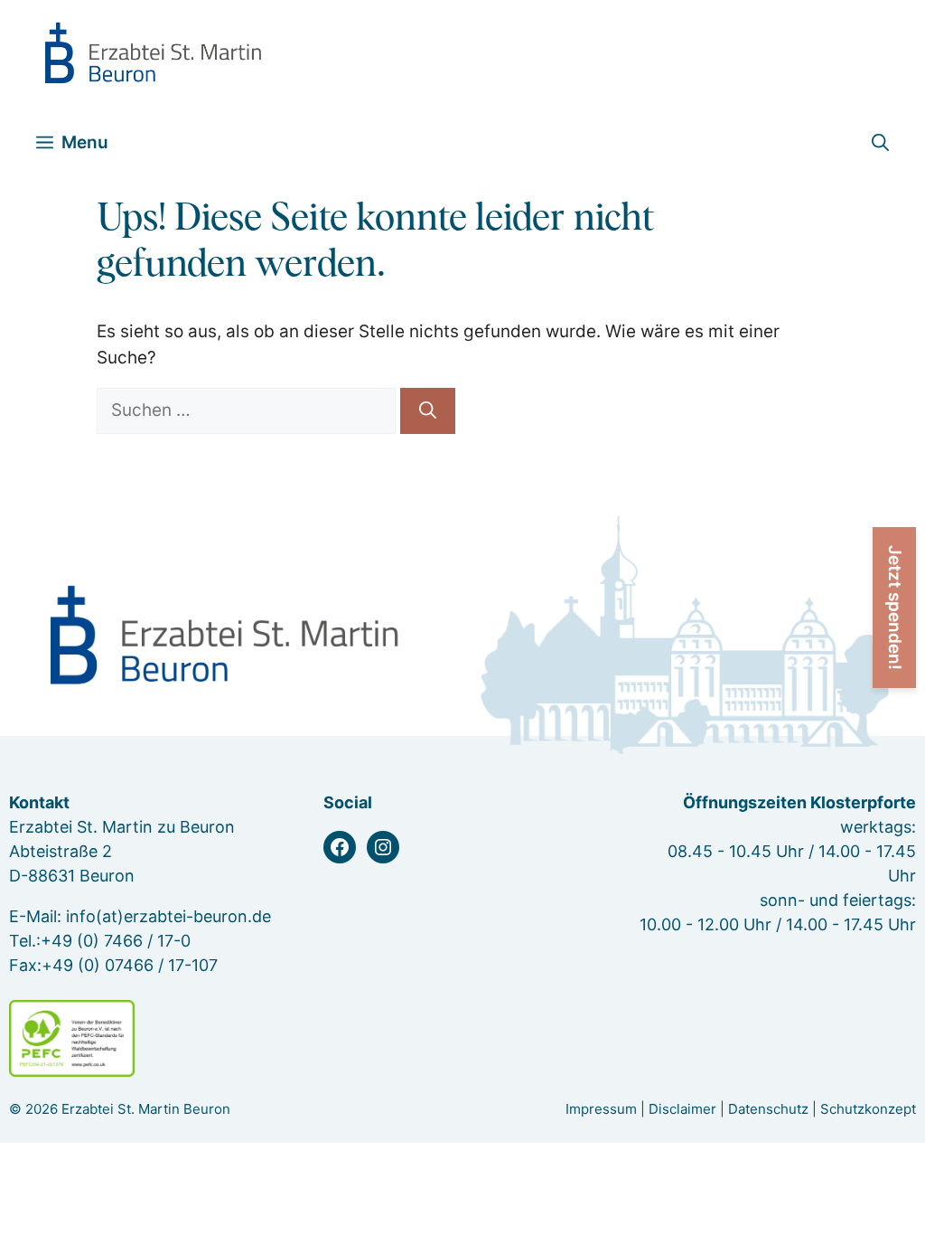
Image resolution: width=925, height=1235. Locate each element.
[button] (880, 142)
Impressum (601, 1108)
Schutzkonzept (868, 1108)
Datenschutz (768, 1108)
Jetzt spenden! (894, 607)
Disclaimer (682, 1108)
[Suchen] (427, 411)
